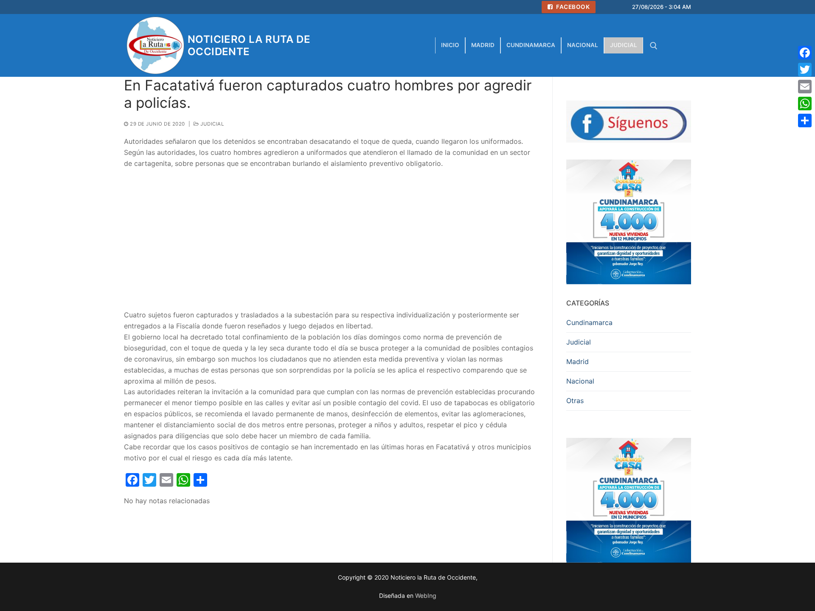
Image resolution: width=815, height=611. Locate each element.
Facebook (572, 6)
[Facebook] (804, 52)
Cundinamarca (589, 322)
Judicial (211, 124)
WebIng (425, 595)
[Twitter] (804, 69)
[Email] (804, 86)
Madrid (577, 361)
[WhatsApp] (804, 103)
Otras (575, 400)
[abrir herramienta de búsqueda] (654, 46)
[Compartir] (804, 120)
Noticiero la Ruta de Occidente (249, 45)
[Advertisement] (331, 239)
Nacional (580, 381)
